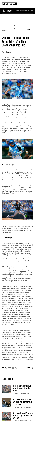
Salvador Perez (27, 275)
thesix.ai (21, 350)
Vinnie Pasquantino (12, 123)
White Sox (8, 57)
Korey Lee (23, 271)
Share (29, 29)
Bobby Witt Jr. (11, 226)
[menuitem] (22, 11)
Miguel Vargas (6, 186)
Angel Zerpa (26, 257)
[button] (22, 11)
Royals (4, 59)
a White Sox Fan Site (10, 10)
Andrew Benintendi (19, 105)
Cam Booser (19, 59)
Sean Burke (26, 170)
